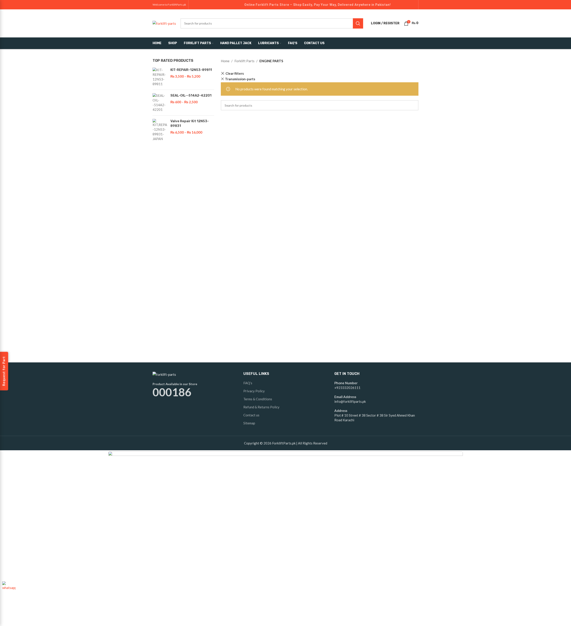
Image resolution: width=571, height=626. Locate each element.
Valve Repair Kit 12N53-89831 (189, 123)
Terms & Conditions (257, 399)
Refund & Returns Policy (261, 407)
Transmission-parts (240, 79)
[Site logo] (164, 23)
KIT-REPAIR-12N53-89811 (191, 70)
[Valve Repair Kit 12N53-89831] (160, 130)
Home (225, 61)
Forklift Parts (244, 61)
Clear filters (235, 73)
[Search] (358, 23)
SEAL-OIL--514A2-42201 (190, 95)
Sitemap (249, 423)
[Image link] (164, 374)
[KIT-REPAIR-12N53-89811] (160, 77)
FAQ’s (247, 383)
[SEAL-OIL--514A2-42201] (160, 102)
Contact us (251, 415)
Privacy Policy (254, 391)
